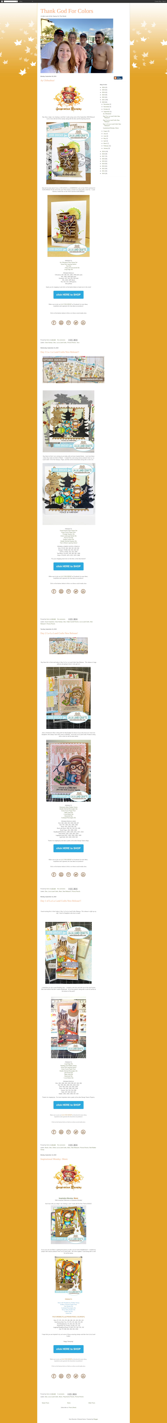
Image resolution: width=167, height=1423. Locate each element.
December (107, 104)
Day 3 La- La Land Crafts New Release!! (59, 352)
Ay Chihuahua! (47, 80)
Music (60, 1396)
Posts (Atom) (72, 1407)
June (105, 136)
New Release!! (67, 891)
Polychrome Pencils (68, 1396)
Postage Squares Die (69, 534)
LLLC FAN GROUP (66, 304)
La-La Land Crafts (62, 342)
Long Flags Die (68, 269)
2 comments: (61, 1394)
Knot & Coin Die (68, 537)
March (105, 143)
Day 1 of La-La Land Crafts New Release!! (60, 901)
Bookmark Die (68, 1076)
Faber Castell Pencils (73, 622)
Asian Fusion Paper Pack (68, 532)
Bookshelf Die (68, 816)
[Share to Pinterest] (77, 340)
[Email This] (69, 340)
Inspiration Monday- (66, 1198)
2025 (103, 90)
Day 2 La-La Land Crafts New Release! (59, 633)
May (105, 138)
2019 (103, 151)
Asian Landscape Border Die (69, 536)
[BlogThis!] (71, 340)
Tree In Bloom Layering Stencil (68, 543)
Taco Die (68, 266)
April (105, 141)
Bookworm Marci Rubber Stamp (68, 807)
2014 (103, 163)
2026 (103, 87)
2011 (103, 171)
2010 (103, 173)
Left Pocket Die (68, 1072)
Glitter (54, 1147)
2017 (103, 156)
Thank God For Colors (66, 11)
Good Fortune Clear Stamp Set (68, 530)
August (106, 131)
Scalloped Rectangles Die (68, 817)
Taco (78, 342)
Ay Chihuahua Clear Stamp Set (68, 262)
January (106, 148)
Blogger (96, 1419)
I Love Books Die (68, 814)
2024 (103, 92)
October (106, 109)
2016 (103, 159)
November (107, 106)
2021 (103, 99)
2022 (103, 97)
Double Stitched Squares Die (68, 541)
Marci (60, 891)
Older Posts (91, 1403)
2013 (103, 166)
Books (47, 1147)
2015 (103, 161)
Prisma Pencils (71, 342)
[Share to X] (73, 340)
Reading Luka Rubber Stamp (68, 1065)
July (105, 133)
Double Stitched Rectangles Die (68, 809)
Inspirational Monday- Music (54, 1159)
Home (68, 1403)
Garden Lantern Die (68, 539)
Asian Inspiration (49, 622)
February (106, 146)
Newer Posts (45, 1403)
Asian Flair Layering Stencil (68, 264)
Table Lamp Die (68, 812)
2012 (103, 168)
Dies (54, 342)
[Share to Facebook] (75, 340)
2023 (103, 95)
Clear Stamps (49, 342)
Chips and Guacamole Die (72, 267)
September (107, 111)
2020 (103, 102)
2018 (103, 154)
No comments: (61, 340)
